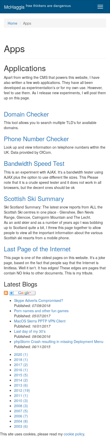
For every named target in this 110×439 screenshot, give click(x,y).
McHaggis (37, 6)
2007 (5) (21, 410)
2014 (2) (21, 380)
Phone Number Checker (36, 138)
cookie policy (74, 433)
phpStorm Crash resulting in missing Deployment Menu (58, 341)
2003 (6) (21, 426)
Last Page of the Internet (37, 248)
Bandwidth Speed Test (34, 163)
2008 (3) (21, 405)
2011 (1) (21, 395)
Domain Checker (26, 113)
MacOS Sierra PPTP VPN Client (39, 320)
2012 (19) (22, 390)
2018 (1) (21, 359)
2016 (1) (21, 369)
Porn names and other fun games (41, 310)
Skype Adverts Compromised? (38, 300)
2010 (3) (21, 400)
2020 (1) (21, 354)
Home (12, 23)
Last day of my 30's (30, 331)
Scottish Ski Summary (34, 198)
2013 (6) (21, 385)
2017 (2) (21, 364)
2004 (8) (21, 421)
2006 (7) (21, 415)
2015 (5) (21, 374)
